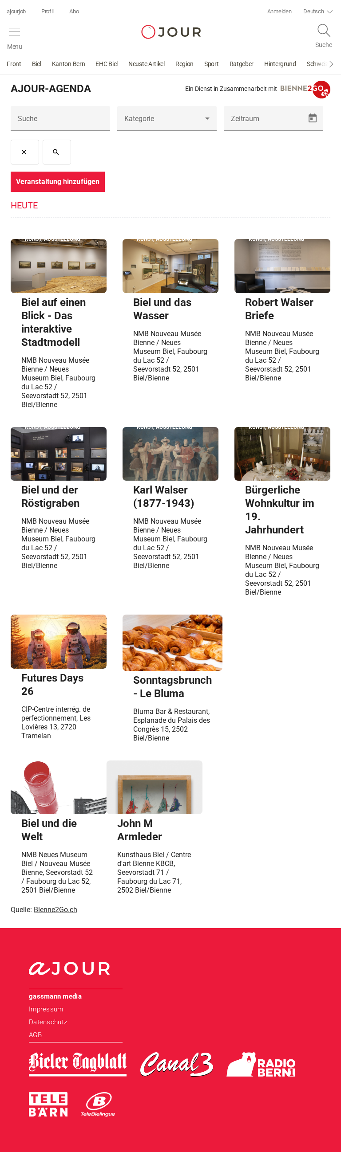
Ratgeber (242, 63)
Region (184, 63)
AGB (35, 1035)
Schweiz (318, 63)
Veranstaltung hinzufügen (57, 181)
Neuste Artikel (146, 63)
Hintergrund (280, 63)
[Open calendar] (312, 118)
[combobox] (167, 122)
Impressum (46, 1009)
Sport (211, 63)
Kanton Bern (68, 63)
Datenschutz (48, 1022)
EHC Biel (106, 63)
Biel (36, 63)
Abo (74, 11)
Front (14, 63)
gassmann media (55, 996)
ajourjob (16, 11)
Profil (47, 11)
